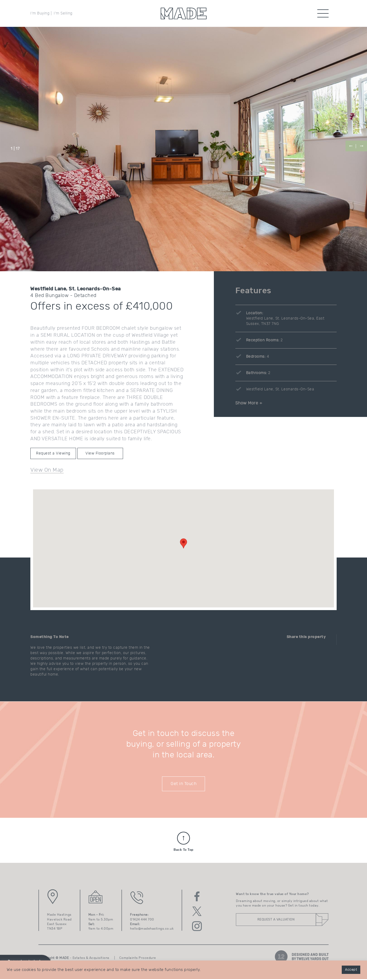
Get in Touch (183, 784)
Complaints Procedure (137, 957)
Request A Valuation (276, 919)
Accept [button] (351, 969)
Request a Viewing (53, 453)
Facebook (197, 896)
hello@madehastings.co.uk (152, 928)
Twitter (197, 911)
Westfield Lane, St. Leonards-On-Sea (280, 389)
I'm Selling (63, 13)
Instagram (197, 926)
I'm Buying (39, 13)
